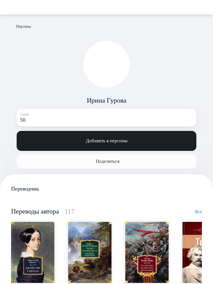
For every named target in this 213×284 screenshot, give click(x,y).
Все (198, 211)
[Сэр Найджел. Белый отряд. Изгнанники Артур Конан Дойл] (147, 252)
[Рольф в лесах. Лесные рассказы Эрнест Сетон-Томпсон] (89, 252)
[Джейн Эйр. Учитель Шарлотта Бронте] (32, 252)
